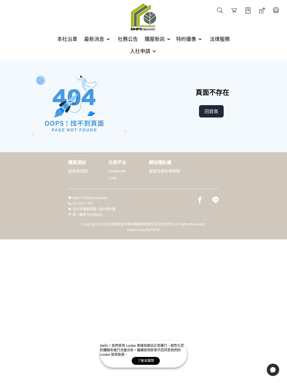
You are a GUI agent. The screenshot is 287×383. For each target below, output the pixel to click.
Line (112, 178)
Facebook (117, 171)
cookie (131, 345)
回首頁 (211, 111)
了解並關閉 (145, 360)
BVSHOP (152, 229)
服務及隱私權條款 (164, 171)
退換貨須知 (78, 171)
